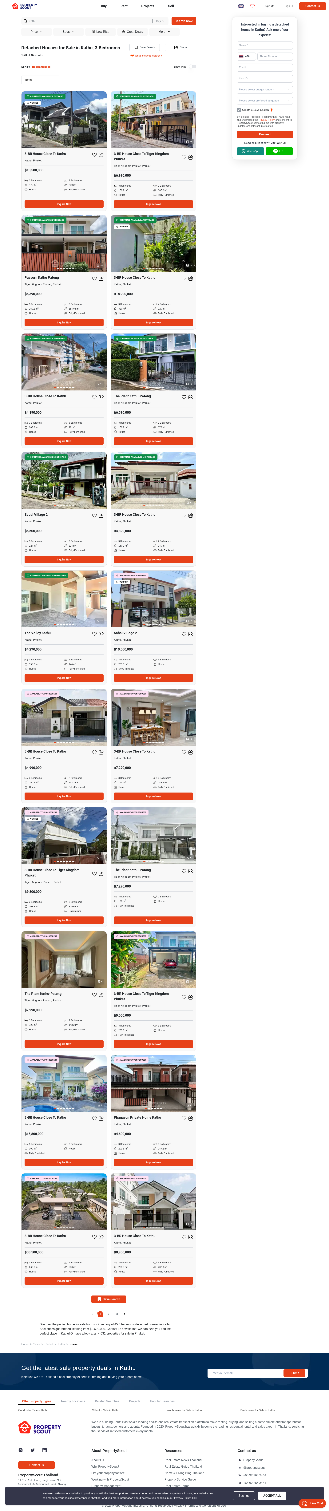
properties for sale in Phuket (125, 1333)
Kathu (61, 1344)
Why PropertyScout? (105, 1467)
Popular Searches (162, 1401)
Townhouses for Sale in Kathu (184, 1410)
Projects (134, 1401)
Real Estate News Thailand (183, 1460)
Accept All (272, 1495)
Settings (243, 1496)
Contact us (312, 6)
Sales (36, 1344)
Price (34, 32)
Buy (104, 6)
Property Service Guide (180, 1479)
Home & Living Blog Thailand (184, 1473)
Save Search (147, 47)
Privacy (179, 1506)
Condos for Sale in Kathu (33, 1410)
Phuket (49, 1344)
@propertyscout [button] (254, 1468)
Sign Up (269, 6)
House (73, 1344)
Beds (66, 32)
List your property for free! (108, 1473)
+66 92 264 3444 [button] (254, 1475)
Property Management (106, 1486)
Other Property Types (36, 1401)
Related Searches (107, 1401)
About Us (97, 1460)
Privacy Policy (267, 119)
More (162, 32)
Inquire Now (64, 204)
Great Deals (135, 32)
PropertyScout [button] (253, 1460)
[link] (194, 1498)
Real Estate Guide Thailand (183, 1467)
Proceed (265, 134)
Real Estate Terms (176, 1486)
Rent (124, 6)
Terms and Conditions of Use (206, 1506)
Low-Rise (102, 32)
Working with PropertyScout (110, 1479)
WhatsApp (253, 151)
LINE (282, 151)
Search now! (184, 21)
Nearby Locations (73, 1401)
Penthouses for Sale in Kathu (257, 1410)
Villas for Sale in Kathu (105, 1410)
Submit (294, 1373)
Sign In (289, 6)
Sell (171, 6)
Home (25, 1344)
